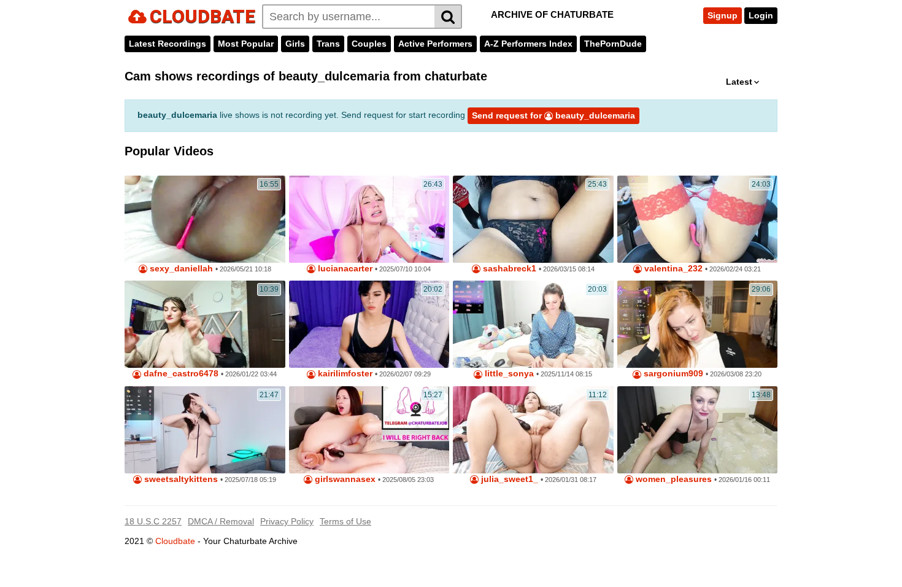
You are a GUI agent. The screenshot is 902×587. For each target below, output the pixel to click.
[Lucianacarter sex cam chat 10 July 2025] (369, 219)
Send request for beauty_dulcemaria (553, 115)
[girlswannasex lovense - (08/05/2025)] (369, 429)
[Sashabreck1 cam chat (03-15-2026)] (533, 219)
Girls (295, 44)
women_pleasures (672, 479)
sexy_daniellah (180, 268)
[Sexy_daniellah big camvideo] (205, 219)
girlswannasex (344, 479)
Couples (369, 44)
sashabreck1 (508, 268)
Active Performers (435, 44)
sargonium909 (672, 373)
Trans (328, 44)
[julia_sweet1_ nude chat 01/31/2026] (533, 429)
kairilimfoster (343, 373)
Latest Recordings (167, 44)
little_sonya (508, 373)
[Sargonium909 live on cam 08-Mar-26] (697, 324)
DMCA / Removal (221, 521)
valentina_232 (672, 268)
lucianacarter (343, 268)
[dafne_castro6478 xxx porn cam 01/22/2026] (205, 324)
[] (448, 16)
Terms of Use (345, 521)
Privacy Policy (287, 521)
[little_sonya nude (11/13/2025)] (533, 324)
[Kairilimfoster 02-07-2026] (369, 324)
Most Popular (246, 44)
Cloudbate (175, 541)
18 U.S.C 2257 (153, 521)
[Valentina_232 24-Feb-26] (697, 219)
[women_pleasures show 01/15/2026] (697, 429)
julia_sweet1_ (508, 479)
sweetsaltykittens (180, 479)
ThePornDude (613, 44)
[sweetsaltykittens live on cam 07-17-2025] (205, 429)
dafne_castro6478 (179, 373)
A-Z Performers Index (528, 44)
